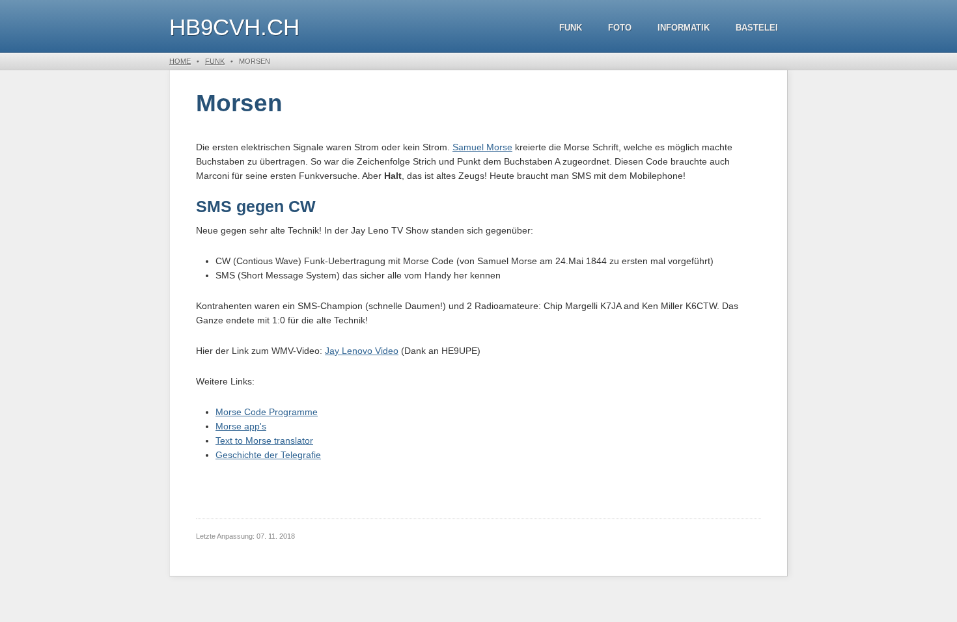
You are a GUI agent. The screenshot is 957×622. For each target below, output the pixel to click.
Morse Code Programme (266, 412)
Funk (215, 61)
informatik (684, 28)
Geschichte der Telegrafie (268, 455)
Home (180, 61)
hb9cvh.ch (234, 27)
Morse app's (240, 426)
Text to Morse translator (264, 440)
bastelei (757, 28)
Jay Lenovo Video (361, 350)
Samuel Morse (482, 147)
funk (570, 28)
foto (619, 28)
